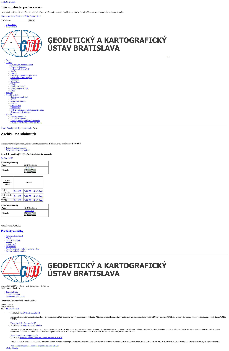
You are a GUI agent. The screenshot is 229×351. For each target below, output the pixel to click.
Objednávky (15, 82)
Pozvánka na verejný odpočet (31, 325)
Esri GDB (27, 191)
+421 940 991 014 (12, 309)
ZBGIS (13, 99)
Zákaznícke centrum (18, 118)
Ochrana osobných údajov (20, 112)
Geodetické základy (17, 101)
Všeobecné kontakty (18, 116)
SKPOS (13, 103)
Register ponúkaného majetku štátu (23, 75)
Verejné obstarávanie (18, 67)
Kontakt (9, 114)
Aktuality (9, 93)
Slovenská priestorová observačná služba (25, 123)
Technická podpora (13, 294)
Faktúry (13, 84)
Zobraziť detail (35, 16)
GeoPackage (38, 191)
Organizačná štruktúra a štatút (21, 65)
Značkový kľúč (7, 158)
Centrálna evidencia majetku (21, 78)
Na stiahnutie (15, 108)
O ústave (9, 63)
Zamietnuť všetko (23, 16)
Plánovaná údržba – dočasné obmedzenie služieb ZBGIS (41, 338)
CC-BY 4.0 (29, 168)
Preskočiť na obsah (8, 2)
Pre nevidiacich (11, 27)
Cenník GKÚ (15, 106)
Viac (23, 323)
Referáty (13, 73)
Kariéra (13, 71)
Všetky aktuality (12, 348)
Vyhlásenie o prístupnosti (15, 296)
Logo (12, 91)
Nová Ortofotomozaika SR (30, 313)
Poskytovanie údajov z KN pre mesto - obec (27, 110)
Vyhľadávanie (11, 25)
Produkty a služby (12, 95)
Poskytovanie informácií (19, 69)
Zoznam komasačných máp (16, 148)
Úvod (8, 60)
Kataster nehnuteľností (19, 97)
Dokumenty (14, 80)
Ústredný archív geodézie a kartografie (25, 121)
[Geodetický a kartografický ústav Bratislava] (84, 56)
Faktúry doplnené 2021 (19, 88)
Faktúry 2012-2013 (17, 86)
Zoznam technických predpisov (17, 150)
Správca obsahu (12, 292)
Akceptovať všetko (8, 16)
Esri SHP (17, 191)
